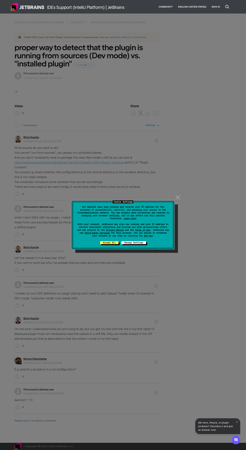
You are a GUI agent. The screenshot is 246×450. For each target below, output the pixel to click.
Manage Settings (133, 242)
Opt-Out (148, 235)
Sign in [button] (216, 7)
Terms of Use (142, 230)
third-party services (97, 232)
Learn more (130, 218)
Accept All (109, 242)
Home (27, 6)
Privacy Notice (115, 230)
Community (166, 7)
